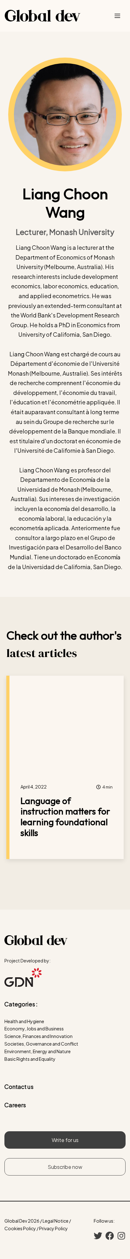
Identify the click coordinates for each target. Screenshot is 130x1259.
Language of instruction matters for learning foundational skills (65, 816)
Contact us (18, 1086)
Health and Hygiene (24, 1021)
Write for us (65, 1140)
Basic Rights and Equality (30, 1059)
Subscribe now (65, 1167)
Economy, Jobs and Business (34, 1028)
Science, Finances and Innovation (38, 1036)
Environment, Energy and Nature (37, 1051)
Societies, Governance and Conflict (41, 1044)
